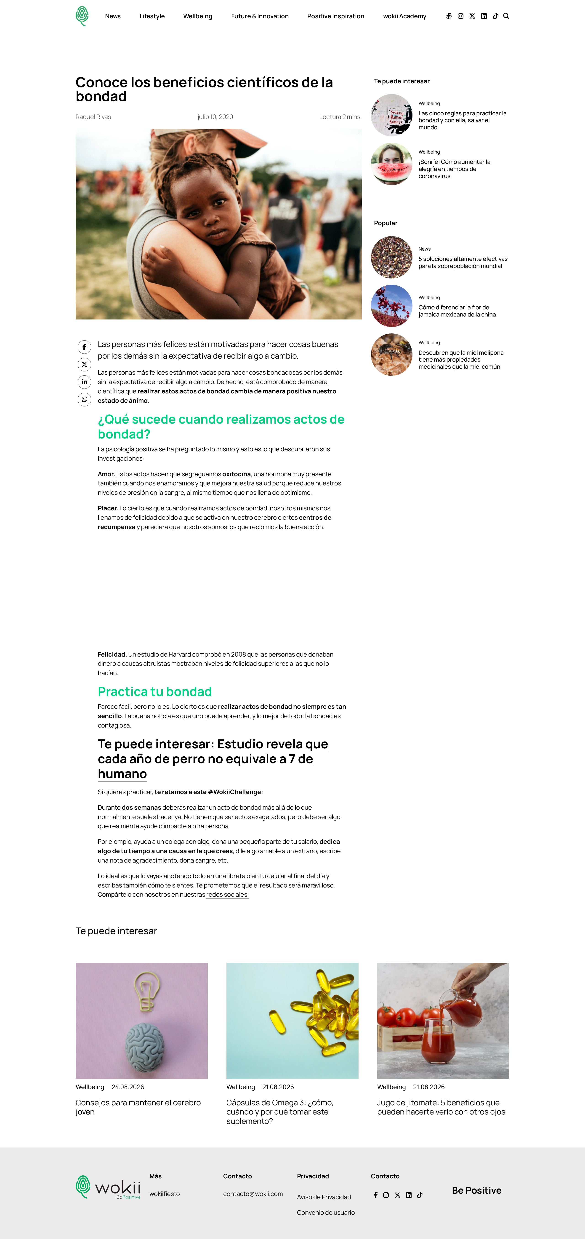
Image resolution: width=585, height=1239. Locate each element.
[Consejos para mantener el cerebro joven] (142, 1021)
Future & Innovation (260, 16)
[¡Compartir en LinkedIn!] (84, 382)
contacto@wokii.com (253, 1193)
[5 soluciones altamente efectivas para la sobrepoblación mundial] (391, 257)
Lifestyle (152, 16)
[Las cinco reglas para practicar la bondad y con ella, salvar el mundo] (391, 115)
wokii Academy (404, 16)
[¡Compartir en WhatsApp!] (84, 399)
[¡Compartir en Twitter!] (84, 364)
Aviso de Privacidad (324, 1197)
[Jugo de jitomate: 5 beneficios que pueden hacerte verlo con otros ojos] (443, 1021)
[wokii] (82, 16)
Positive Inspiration (335, 16)
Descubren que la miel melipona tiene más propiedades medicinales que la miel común (461, 360)
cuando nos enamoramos (158, 483)
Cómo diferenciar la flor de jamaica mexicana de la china (457, 310)
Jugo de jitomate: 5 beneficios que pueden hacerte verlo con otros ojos (441, 1107)
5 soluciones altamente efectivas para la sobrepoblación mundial (463, 262)
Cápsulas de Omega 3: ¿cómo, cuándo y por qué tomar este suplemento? (280, 1111)
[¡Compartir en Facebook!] (84, 347)
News (113, 16)
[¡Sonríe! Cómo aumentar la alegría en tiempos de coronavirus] (391, 164)
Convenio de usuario (326, 1212)
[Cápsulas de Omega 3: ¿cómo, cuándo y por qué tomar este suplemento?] (292, 1021)
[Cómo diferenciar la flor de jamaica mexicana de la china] (391, 306)
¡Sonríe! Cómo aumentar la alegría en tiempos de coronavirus (454, 169)
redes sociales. (227, 894)
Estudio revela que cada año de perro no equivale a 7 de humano (213, 758)
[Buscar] (506, 16)
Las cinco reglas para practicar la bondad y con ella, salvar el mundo (463, 120)
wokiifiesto (164, 1193)
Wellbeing (198, 16)
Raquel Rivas (93, 116)
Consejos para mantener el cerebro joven (138, 1107)
